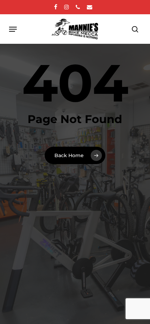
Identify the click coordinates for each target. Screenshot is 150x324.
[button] (13, 29)
